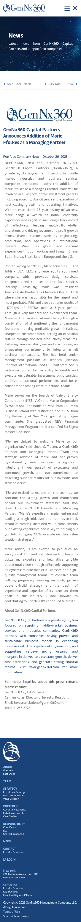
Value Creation (11, 799)
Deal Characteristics (14, 795)
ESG (5, 830)
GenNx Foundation (13, 834)
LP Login (9, 859)
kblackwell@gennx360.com (18, 895)
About (8, 767)
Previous (53, 84)
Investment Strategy (14, 792)
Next (71, 84)
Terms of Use (11, 912)
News (7, 841)
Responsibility (14, 824)
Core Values (9, 827)
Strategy (10, 789)
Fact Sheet (9, 774)
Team (7, 781)
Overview (8, 770)
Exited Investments (13, 813)
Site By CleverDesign (16, 916)
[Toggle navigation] (71, 8)
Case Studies (10, 816)
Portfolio (10, 806)
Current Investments (14, 809)
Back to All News (19, 84)
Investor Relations (13, 852)
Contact (9, 849)
